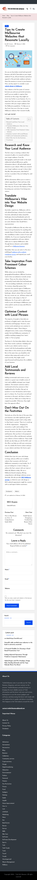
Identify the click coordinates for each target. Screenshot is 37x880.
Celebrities (5, 756)
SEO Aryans (12, 502)
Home (3, 15)
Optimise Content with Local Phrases (17, 134)
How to (4, 806)
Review (4, 825)
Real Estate (6, 823)
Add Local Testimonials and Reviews (17, 135)
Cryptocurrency (7, 761)
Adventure (5, 742)
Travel (4, 853)
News (4, 817)
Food (3, 789)
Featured (5, 778)
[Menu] (34, 8)
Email (7, 579)
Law (3, 809)
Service (4, 828)
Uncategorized (6, 859)
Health (4, 800)
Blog (8, 15)
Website (17, 491)
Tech (3, 845)
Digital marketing (7, 767)
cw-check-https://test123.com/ (13, 638)
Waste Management (8, 862)
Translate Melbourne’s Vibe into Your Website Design (17, 127)
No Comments (11, 46)
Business (4, 753)
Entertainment (6, 772)
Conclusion (10, 140)
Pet (3, 820)
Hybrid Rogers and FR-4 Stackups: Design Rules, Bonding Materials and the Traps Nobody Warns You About (17, 662)
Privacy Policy (6, 726)
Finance (4, 781)
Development (9, 491)
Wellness (4, 864)
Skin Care (5, 834)
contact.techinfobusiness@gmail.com (13, 708)
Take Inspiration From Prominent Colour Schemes (18, 130)
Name (7, 569)
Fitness (4, 786)
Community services (8, 758)
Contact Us (5, 723)
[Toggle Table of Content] (28, 119)
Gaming (4, 795)
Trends (4, 856)
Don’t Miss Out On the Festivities (16, 138)
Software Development (9, 839)
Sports (4, 842)
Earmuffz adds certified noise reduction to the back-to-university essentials (18, 643)
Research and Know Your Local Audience (15, 123)
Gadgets (5, 792)
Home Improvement (8, 803)
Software (5, 837)
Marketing (5, 814)
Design (4, 764)
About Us (5, 720)
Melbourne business (19, 246)
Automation (6, 744)
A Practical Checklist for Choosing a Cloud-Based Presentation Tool (17, 649)
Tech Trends (6, 848)
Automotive (6, 747)
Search (6, 615)
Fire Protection (6, 784)
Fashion (4, 775)
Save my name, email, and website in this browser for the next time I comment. (18, 599)
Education (5, 770)
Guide (4, 797)
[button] (11, 505)
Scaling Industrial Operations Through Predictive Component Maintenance (15, 655)
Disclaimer (5, 728)
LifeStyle (5, 811)
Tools (4, 850)
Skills (3, 831)
